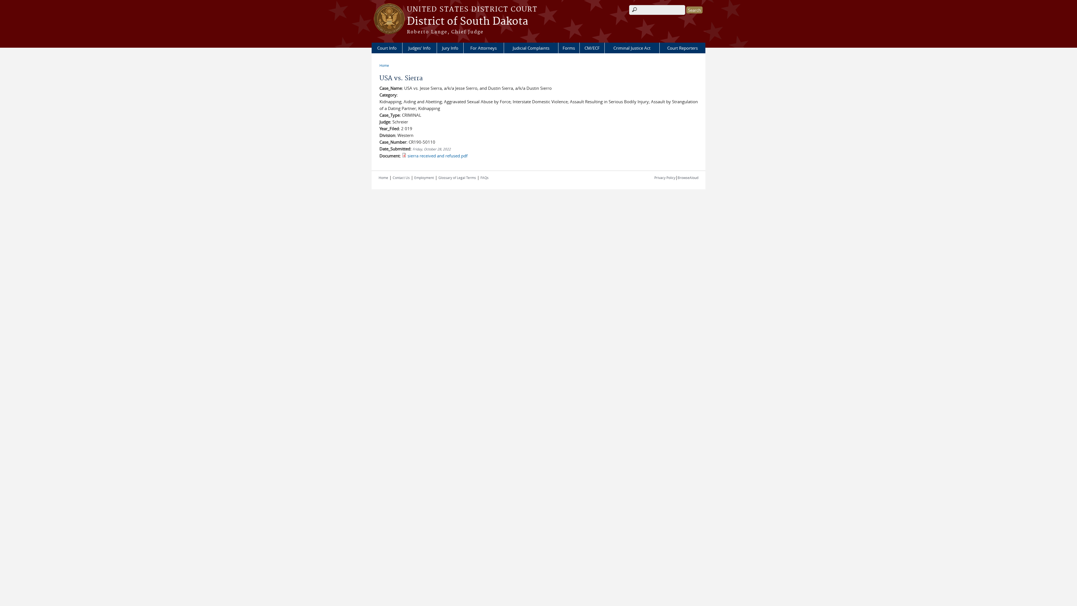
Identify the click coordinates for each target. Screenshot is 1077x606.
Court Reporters (682, 48)
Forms (569, 48)
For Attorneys (483, 48)
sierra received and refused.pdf (438, 156)
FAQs (484, 177)
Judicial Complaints (531, 48)
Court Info (387, 48)
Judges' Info (419, 48)
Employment (424, 177)
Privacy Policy (664, 177)
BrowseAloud (688, 177)
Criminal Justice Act (631, 48)
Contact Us (401, 177)
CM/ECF (592, 48)
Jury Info (450, 48)
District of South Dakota (467, 21)
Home (384, 65)
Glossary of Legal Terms (457, 177)
